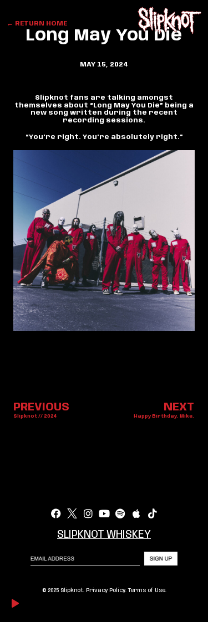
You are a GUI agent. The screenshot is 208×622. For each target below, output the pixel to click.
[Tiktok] (153, 513)
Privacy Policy (105, 590)
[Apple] (136, 513)
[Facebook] (56, 513)
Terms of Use (146, 590)
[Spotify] (120, 513)
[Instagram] (88, 513)
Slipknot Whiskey (104, 535)
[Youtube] (104, 513)
